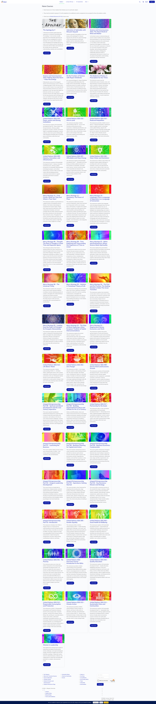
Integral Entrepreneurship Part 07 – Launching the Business (52, 445)
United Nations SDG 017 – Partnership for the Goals (99, 405)
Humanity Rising (65, 674)
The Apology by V (49, 30)
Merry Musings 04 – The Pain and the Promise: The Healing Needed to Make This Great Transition (100, 286)
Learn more (46, 53)
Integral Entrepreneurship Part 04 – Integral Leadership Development (53, 483)
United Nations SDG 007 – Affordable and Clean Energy (76, 157)
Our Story (82, 676)
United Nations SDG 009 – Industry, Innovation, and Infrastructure (52, 158)
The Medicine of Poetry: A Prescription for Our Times (99, 77)
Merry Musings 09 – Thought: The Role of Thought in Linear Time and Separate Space (53, 243)
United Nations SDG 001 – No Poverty (53, 560)
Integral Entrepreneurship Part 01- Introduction (52, 521)
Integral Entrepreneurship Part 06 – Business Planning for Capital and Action (75, 445)
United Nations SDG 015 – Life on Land (75, 119)
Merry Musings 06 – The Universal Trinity (51, 285)
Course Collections (48, 677)
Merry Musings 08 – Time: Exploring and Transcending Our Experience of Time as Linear (76, 244)
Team (81, 681)
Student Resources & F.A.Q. (56, 16)
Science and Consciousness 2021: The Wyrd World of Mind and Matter (99, 31)
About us (82, 674)
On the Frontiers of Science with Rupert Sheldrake (75, 77)
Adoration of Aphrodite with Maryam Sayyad (76, 31)
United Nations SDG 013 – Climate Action (75, 603)
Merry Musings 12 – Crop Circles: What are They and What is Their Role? (52, 197)
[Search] (140, 2)
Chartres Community (66, 676)
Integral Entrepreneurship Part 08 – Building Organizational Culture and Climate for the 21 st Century (76, 406)
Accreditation (83, 677)
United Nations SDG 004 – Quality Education (99, 560)
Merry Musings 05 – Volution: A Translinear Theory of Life (76, 285)
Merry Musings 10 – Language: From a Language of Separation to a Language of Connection (100, 198)
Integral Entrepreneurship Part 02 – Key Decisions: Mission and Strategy (98, 483)
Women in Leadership (50, 645)
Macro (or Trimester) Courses (50, 676)
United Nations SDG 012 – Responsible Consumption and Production (52, 604)
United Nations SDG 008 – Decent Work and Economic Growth (99, 366)
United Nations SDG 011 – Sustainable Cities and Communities (99, 604)
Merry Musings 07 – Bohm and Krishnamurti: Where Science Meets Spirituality (98, 243)
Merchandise (83, 684)
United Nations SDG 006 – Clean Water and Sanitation (99, 157)
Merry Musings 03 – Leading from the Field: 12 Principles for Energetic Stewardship (52, 327)
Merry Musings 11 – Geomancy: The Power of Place (75, 197)
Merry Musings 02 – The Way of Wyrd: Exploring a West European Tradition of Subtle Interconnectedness (76, 328)
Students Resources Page (49, 684)
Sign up (152, 1)
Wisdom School (47, 679)
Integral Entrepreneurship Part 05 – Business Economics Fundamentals (100, 445)
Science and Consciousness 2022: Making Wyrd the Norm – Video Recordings (53, 77)
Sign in (146, 1)
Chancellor (82, 682)
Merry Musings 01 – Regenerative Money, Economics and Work (97, 327)
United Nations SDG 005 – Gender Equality (75, 521)
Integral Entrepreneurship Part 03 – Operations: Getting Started (76, 483)
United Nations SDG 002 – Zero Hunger (75, 365)
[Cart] (143, 2)
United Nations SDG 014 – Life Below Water (52, 365)
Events (63, 677)
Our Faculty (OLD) (84, 679)
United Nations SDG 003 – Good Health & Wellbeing (99, 521)
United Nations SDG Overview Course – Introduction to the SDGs (74, 561)
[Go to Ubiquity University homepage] (4, 2)
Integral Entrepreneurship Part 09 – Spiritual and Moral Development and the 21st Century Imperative (53, 406)
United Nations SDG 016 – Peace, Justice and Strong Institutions (52, 120)
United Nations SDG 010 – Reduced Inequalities (99, 119)
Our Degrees (46, 674)
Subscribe (100, 684)
